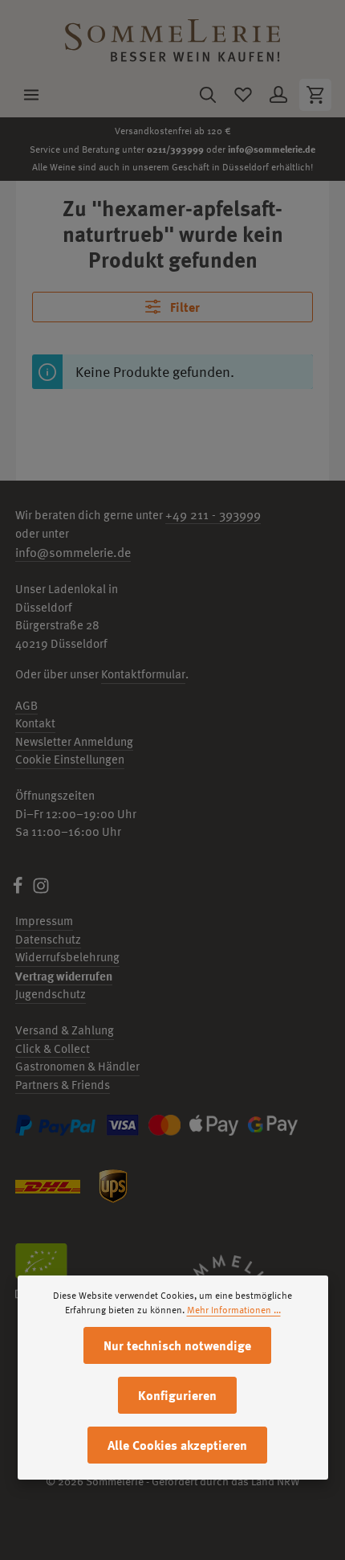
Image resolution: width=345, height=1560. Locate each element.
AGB (26, 705)
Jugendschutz (50, 994)
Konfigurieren (177, 1395)
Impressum (44, 920)
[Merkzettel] (243, 95)
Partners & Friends (62, 1084)
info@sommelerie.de (271, 148)
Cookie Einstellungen (69, 759)
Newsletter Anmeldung (74, 741)
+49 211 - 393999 (213, 514)
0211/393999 (175, 148)
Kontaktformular (143, 674)
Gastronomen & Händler (77, 1066)
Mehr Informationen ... (234, 1310)
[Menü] (31, 95)
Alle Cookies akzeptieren (177, 1445)
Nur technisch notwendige (177, 1345)
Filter (183, 307)
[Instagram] (41, 890)
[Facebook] (19, 890)
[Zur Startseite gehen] (172, 36)
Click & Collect (52, 1048)
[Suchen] (208, 95)
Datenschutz (48, 939)
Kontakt (35, 723)
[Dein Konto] (278, 95)
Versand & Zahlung (64, 1030)
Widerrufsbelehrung (67, 957)
